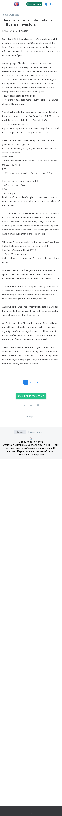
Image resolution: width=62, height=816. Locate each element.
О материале (31, 417)
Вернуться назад (12, 15)
